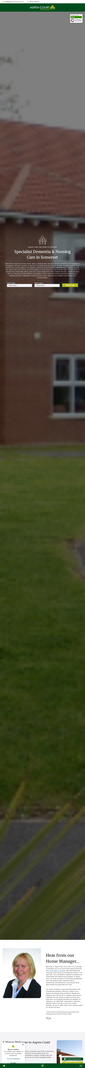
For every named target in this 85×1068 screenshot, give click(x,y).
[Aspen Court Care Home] (42, 7)
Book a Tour (70, 285)
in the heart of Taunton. (57, 970)
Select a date (11, 283)
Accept (13, 1063)
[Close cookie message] (22, 1044)
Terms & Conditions (13, 1058)
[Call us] (81, 1065)
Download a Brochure (73, 1059)
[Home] (4, 1065)
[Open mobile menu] (42, 1065)
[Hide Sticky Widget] (60, 1056)
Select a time (39, 283)
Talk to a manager (74, 1063)
